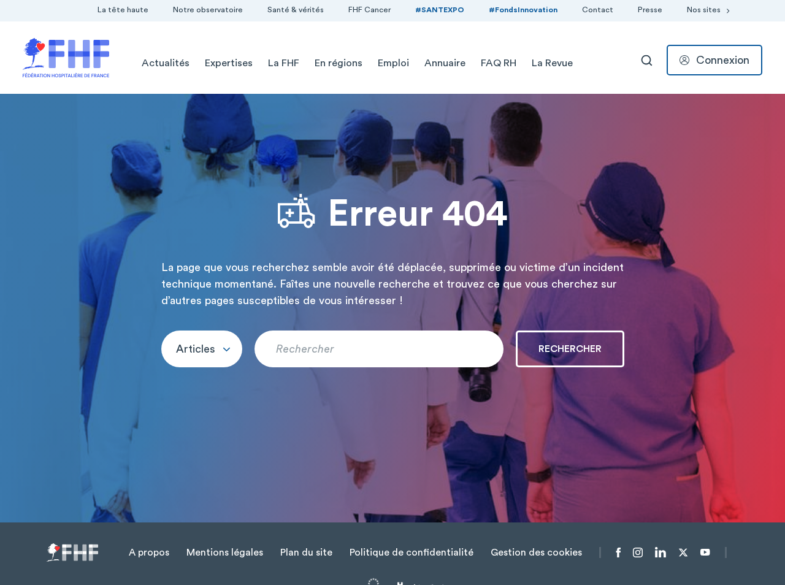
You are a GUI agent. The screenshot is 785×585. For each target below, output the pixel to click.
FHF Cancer (369, 9)
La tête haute (123, 9)
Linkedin (660, 552)
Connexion (722, 60)
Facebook (618, 552)
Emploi (393, 63)
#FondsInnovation (523, 9)
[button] (201, 349)
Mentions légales (224, 552)
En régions (338, 63)
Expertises (229, 63)
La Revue (552, 63)
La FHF (283, 63)
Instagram (638, 552)
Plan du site (306, 552)
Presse (650, 9)
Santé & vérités (295, 9)
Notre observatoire (208, 9)
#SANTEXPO (439, 9)
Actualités (166, 63)
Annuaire (444, 63)
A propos (149, 552)
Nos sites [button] (704, 9)
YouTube (705, 552)
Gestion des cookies (536, 552)
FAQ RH (498, 63)
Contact (597, 9)
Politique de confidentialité (411, 552)
